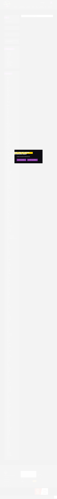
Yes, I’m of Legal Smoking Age (21, 159)
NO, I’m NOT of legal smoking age (32, 159)
